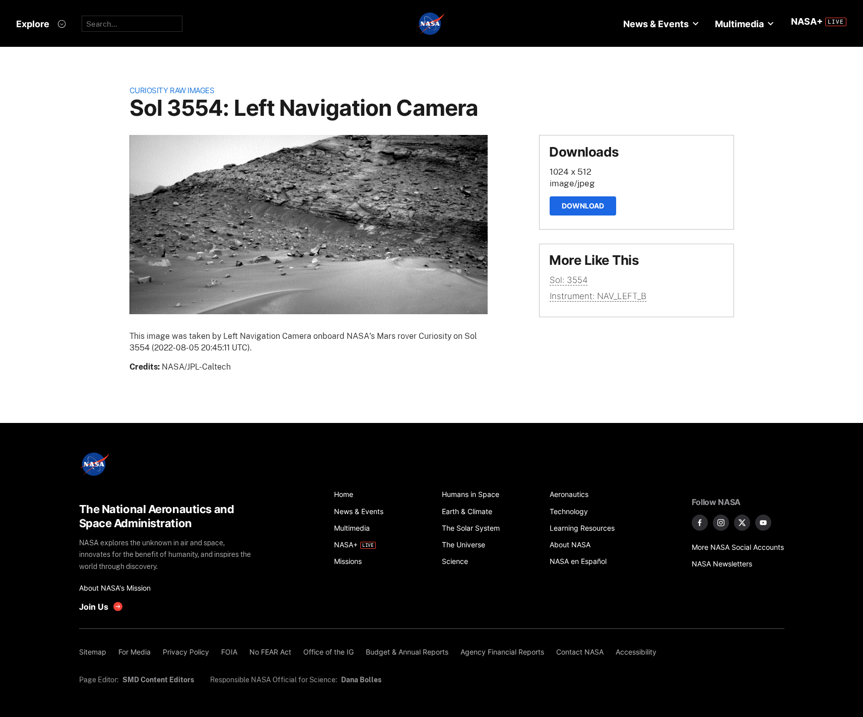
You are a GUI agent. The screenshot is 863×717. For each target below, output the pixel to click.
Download (583, 205)
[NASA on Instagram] (721, 523)
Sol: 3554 (568, 280)
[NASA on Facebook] (700, 523)
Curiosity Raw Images (172, 90)
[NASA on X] (742, 523)
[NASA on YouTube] (763, 523)
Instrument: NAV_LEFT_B (598, 296)
